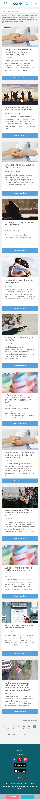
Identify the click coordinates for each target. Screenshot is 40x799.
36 (29, 726)
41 (24, 728)
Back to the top (31, 720)
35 (24, 726)
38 (8, 728)
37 (34, 726)
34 (19, 726)
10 (9, 734)
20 (14, 734)
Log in (27, 796)
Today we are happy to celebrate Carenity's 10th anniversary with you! (18, 236)
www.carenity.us (14, 783)
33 (13, 726)
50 (30, 734)
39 (13, 728)
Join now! (12, 796)
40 (19, 728)
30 (20, 734)
